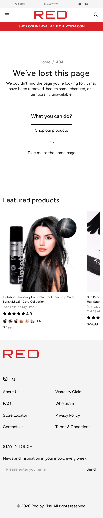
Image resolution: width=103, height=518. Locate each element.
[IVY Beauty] (20, 4)
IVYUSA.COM (75, 26)
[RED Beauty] (52, 4)
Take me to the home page (52, 152)
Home (45, 62)
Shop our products (51, 130)
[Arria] (83, 4)
